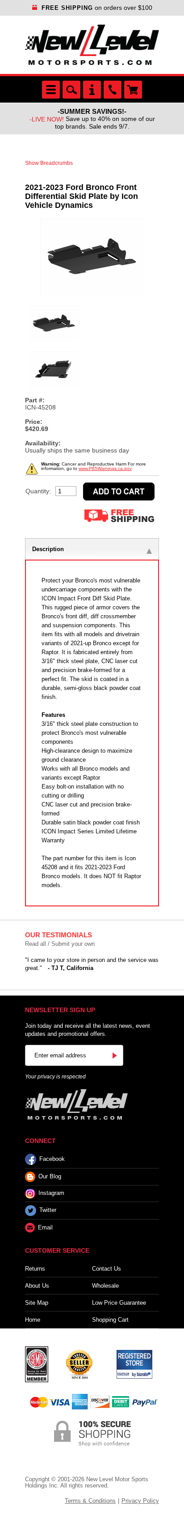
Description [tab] (48, 549)
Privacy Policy (140, 1500)
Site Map (36, 1302)
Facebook (52, 1159)
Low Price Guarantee (119, 1302)
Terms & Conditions (90, 1500)
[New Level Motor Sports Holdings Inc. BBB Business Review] (79, 1363)
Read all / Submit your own (60, 943)
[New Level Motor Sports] (92, 45)
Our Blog (49, 1176)
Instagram (51, 1193)
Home (32, 1319)
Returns (35, 1268)
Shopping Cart (110, 1319)
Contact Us (106, 1268)
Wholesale (105, 1285)
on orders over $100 (97, 7)
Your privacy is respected (55, 1077)
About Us (37, 1285)
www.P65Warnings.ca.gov (105, 468)
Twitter (47, 1210)
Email (45, 1227)
